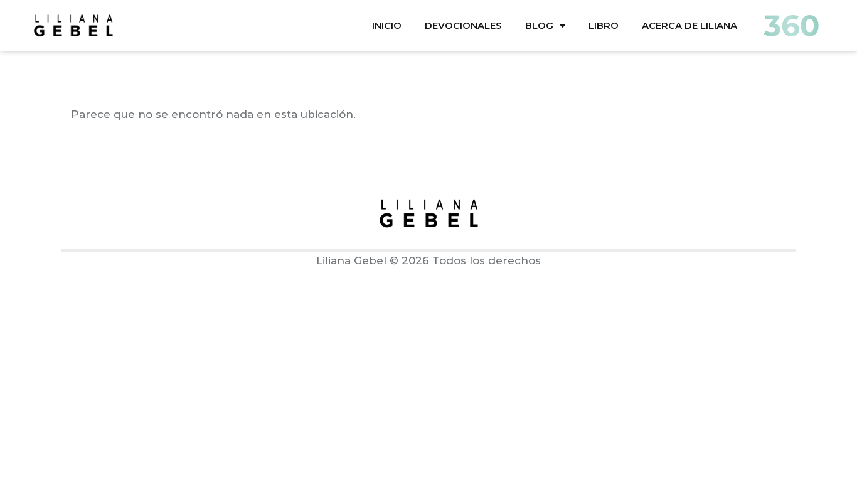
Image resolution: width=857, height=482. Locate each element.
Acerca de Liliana (689, 25)
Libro (603, 25)
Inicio (387, 25)
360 (791, 25)
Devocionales (463, 25)
